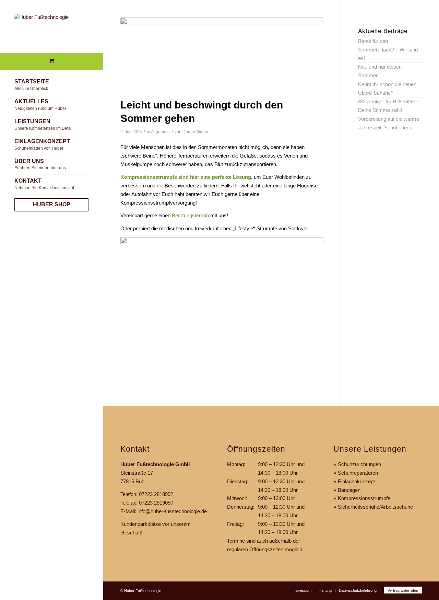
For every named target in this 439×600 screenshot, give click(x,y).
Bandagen (349, 490)
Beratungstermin (190, 215)
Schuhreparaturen (358, 473)
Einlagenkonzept (356, 481)
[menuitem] (51, 85)
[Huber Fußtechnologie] (51, 26)
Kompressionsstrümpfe (364, 498)
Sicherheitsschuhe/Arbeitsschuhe (375, 507)
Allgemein (160, 131)
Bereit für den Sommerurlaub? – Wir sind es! (388, 49)
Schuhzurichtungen (359, 464)
